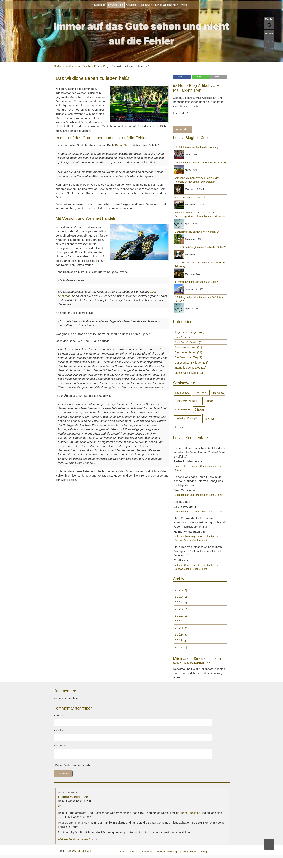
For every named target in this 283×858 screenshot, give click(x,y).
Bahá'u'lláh (122, 145)
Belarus (145, 4)
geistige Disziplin (187, 418)
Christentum (201, 392)
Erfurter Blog (115, 4)
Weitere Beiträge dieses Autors (77, 839)
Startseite (99, 4)
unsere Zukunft (188, 401)
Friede (209, 400)
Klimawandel (182, 409)
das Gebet (218, 392)
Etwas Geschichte (165, 4)
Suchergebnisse (188, 851)
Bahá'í (211, 418)
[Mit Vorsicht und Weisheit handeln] (139, 242)
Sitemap (203, 851)
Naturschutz (182, 392)
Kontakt (133, 851)
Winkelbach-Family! (82, 851)
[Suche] (269, 25)
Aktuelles (131, 4)
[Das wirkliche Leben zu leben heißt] (139, 104)
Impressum (146, 851)
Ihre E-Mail (180, 113)
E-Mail (58, 730)
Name (58, 715)
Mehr (184, 4)
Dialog (199, 409)
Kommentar (62, 745)
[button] (182, 77)
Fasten (179, 427)
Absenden (182, 129)
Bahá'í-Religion (190, 812)
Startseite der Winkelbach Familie (72, 66)
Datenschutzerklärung (166, 851)
